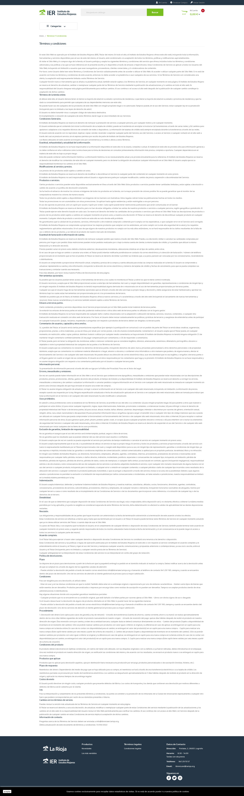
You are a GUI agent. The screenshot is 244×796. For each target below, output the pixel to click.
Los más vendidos (89, 753)
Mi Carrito (197, 12)
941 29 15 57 (184, 761)
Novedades (86, 748)
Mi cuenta (163, 2)
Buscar (155, 12)
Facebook (168, 778)
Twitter (174, 778)
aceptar (7, 791)
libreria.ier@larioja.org (185, 766)
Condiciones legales (132, 748)
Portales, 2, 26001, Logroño (191, 748)
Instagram (180, 778)
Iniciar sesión (199, 2)
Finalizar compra (180, 2)
